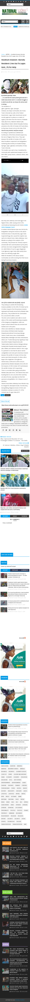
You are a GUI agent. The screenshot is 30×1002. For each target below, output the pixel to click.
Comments (24, 570)
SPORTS (3, 821)
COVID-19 (3, 774)
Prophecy (4, 813)
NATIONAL (11, 799)
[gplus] (9, 1)
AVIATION (12, 766)
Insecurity (11, 791)
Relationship (5, 816)
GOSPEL (19, 788)
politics (13, 810)
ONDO (12, 804)
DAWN (2, 777)
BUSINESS (11, 771)
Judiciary (19, 791)
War (25, 824)
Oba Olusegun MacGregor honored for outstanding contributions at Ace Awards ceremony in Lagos (18, 733)
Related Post (6, 451)
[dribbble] (16, 1)
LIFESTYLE (11, 793)
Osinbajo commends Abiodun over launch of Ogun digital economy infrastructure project (19, 924)
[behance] (21, 1)
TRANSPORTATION (17, 824)
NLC (17, 802)
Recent (5, 570)
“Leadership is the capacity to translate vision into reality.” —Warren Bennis (19, 971)
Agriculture (4, 766)
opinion (18, 804)
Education (24, 777)
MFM (2, 796)
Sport (23, 818)
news (2, 802)
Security (10, 818)
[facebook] (4, 1)
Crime (10, 774)
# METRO (7, 395)
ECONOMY (16, 777)
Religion (13, 816)
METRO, (19, 72)
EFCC (10, 780)
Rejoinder (19, 813)
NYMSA (26, 802)
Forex (13, 788)
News (8, 802)
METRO (8, 54)
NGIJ (13, 802)
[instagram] (23, 1)
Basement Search (13, 768)
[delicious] (25, 1)
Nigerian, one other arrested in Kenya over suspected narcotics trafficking (13, 508)
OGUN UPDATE (5, 804)
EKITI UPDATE (17, 780)
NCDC (17, 799)
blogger (5, 516)
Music (7, 796)
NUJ (21, 802)
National (3, 799)
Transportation (6, 824)
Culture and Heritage (20, 774)
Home (2, 54)
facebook (24, 516)
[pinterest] (11, 1)
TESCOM (19, 821)
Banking (19, 766)
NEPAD (22, 799)
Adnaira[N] (21, 638)
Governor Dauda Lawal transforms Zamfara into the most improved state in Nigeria (19, 988)
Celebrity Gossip (21, 771)
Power (26, 810)
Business (4, 771)
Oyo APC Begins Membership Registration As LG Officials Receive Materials (19, 866)
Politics (19, 810)
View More (26, 451)
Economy (9, 777)
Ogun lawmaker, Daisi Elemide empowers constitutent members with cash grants (19, 915)
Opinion (25, 804)
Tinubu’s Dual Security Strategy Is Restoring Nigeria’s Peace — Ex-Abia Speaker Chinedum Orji (17, 575)
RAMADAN (11, 813)
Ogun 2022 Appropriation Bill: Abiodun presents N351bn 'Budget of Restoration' (19, 898)
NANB (19, 796)
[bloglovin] (13, 1)
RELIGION (20, 816)
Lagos (25, 791)
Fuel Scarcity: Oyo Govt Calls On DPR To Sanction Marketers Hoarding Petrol (19, 849)
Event (24, 782)
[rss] (18, 1)
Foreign (24, 785)
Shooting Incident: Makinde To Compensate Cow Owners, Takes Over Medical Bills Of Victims (19, 858)
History (3, 791)
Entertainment (5, 782)
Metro (6, 26)
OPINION (3, 807)
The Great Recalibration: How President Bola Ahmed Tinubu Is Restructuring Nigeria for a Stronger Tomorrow (18, 594)
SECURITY (17, 818)
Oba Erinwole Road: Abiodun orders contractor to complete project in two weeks (19, 907)
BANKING (3, 768)
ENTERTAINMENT (16, 782)
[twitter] (6, 1)
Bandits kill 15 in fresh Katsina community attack (13, 489)
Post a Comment (7, 523)
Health (25, 788)
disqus (15, 516)
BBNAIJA (22, 768)
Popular (15, 570)
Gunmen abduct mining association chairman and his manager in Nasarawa (14, 469)
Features (10, 785)
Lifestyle (4, 793)
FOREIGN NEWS (5, 788)
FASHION (3, 785)
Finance (17, 785)
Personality (4, 810)
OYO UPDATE (19, 807)
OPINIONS (11, 807)
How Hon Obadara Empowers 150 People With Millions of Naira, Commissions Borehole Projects (19, 881)
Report (3, 818)
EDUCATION (4, 780)
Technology (11, 821)
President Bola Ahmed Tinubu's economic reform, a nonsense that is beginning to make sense (19, 979)
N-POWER (13, 796)
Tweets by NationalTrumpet (8, 566)
